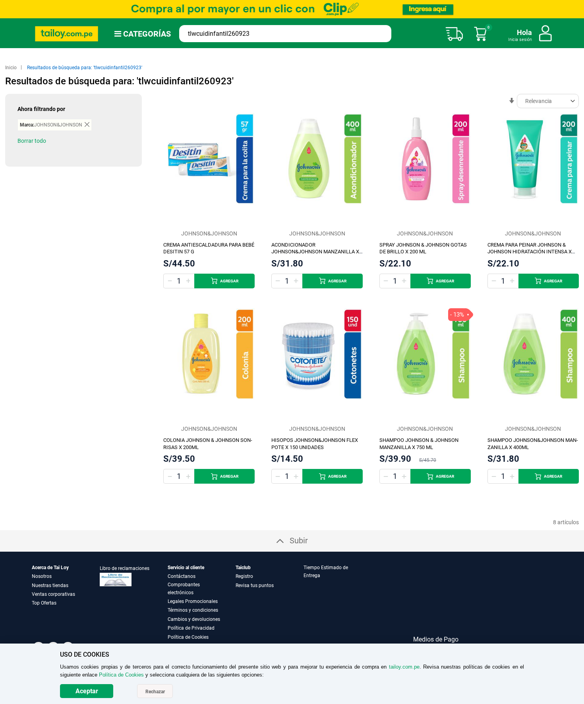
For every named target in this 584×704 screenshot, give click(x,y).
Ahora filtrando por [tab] (41, 109)
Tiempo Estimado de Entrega (326, 571)
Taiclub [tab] (243, 567)
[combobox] (285, 34)
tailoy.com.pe (404, 667)
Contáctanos (181, 576)
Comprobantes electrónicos (184, 588)
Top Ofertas (44, 603)
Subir (299, 540)
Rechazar (155, 691)
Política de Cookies (188, 637)
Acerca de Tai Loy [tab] (50, 567)
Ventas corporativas (53, 594)
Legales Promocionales (193, 601)
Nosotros (42, 576)
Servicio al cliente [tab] (186, 567)
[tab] (337, 602)
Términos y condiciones (193, 610)
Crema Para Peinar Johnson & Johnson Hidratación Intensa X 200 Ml (529, 252)
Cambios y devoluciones (194, 619)
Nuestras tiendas (50, 585)
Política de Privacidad (191, 628)
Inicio (11, 67)
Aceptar (86, 691)
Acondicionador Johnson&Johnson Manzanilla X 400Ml (315, 252)
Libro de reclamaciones (124, 568)
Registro (244, 576)
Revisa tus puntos (255, 585)
